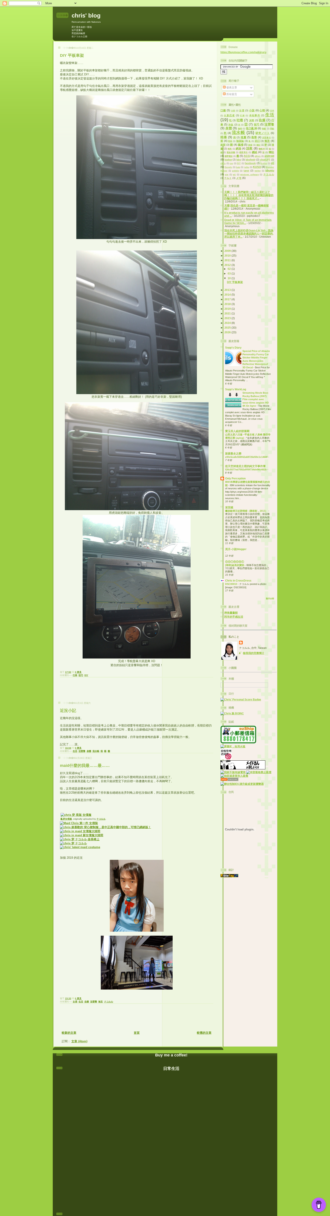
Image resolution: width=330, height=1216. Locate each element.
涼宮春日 (266, 137)
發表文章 (231, 87)
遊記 (258, 145)
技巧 (81, 675)
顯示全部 (270, 598)
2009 (227, 250)
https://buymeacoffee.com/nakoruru (243, 52)
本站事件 (254, 115)
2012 (227, 264)
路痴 (250, 145)
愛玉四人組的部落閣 (242, 431)
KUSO (257, 166)
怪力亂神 (251, 128)
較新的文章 (69, 1032)
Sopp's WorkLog (235, 389)
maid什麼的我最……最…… (85, 765)
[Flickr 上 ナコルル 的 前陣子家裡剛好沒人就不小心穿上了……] (76, 815)
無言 (100, 1001)
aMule (258, 156)
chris (223, 163)
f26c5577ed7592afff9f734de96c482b (246, 469)
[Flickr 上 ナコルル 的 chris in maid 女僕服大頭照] (80, 831)
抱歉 (264, 128)
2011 (227, 260)
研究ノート (262, 133)
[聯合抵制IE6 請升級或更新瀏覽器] (242, 783)
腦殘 (240, 144)
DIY (86, 675)
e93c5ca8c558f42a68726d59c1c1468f (246, 457)
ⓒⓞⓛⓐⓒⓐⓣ (234, 561)
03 (229, 273)
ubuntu (269, 170)
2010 (227, 255)
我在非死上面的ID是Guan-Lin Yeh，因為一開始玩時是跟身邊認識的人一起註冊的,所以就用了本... (248, 233)
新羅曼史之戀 (233, 453)
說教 (249, 148)
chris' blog (86, 15)
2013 (227, 289)
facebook (250, 163)
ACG (247, 155)
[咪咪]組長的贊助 (235, 565)
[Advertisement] (137, 691)
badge (228, 159)
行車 (75, 675)
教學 (254, 137)
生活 (75, 751)
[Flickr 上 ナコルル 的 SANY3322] (73, 843)
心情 (262, 110)
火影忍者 (229, 115)
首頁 (137, 1032)
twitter (258, 171)
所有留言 (231, 94)
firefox (263, 163)
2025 (227, 327)
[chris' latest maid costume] (80, 847)
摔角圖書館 (231, 612)
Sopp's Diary (233, 347)
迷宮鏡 (229, 507)
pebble (235, 171)
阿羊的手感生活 (233, 616)
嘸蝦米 (262, 149)
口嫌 (223, 110)
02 (229, 268)
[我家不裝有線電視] (233, 772)
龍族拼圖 (231, 152)
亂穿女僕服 (66, 819)
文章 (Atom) (79, 1041)
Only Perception (235, 478)
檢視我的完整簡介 (253, 653)
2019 (227, 308)
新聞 (223, 144)
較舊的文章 (204, 1032)
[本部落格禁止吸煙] (258, 772)
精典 (230, 149)
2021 (227, 313)
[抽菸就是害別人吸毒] (234, 775)
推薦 (243, 137)
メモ (239, 177)
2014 (227, 294)
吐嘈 (240, 120)
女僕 (75, 1001)
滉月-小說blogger (235, 549)
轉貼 (271, 152)
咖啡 (240, 128)
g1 (272, 163)
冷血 (230, 124)
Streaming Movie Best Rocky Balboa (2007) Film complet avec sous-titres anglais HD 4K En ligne (255, 399)
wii (234, 174)
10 (229, 278)
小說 (252, 110)
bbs (238, 159)
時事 (223, 137)
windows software (249, 174)
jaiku (246, 167)
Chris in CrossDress (238, 580)
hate (238, 167)
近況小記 (68, 710)
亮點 (272, 128)
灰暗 (251, 120)
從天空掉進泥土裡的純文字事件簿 (245, 466)
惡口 (257, 141)
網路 (238, 148)
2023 (227, 318)
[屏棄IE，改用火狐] (232, 746)
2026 (227, 332)
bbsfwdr (250, 159)
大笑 (233, 111)
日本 (272, 111)
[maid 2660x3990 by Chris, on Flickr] (81, 835)
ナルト (228, 178)
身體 (89, 751)
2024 (227, 322)
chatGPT (265, 159)
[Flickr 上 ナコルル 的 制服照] (105, 827)
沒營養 (82, 751)
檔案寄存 (243, 152)
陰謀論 (240, 141)
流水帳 (95, 751)
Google (228, 167)
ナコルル (101, 819)
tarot (246, 170)
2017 (227, 299)
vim (226, 174)
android (269, 155)
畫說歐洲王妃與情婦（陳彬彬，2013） (246, 510)
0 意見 (78, 672)
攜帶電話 (228, 156)
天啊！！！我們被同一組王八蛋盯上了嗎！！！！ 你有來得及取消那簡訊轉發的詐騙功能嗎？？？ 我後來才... (248, 195)
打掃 (242, 115)
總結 (254, 152)
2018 (227, 304)
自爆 (86, 1001)
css (231, 163)
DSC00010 (231, 584)
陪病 (230, 141)
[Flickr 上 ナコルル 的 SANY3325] (79, 839)
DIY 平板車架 (72, 55)
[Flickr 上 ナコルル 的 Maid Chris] (79, 823)
